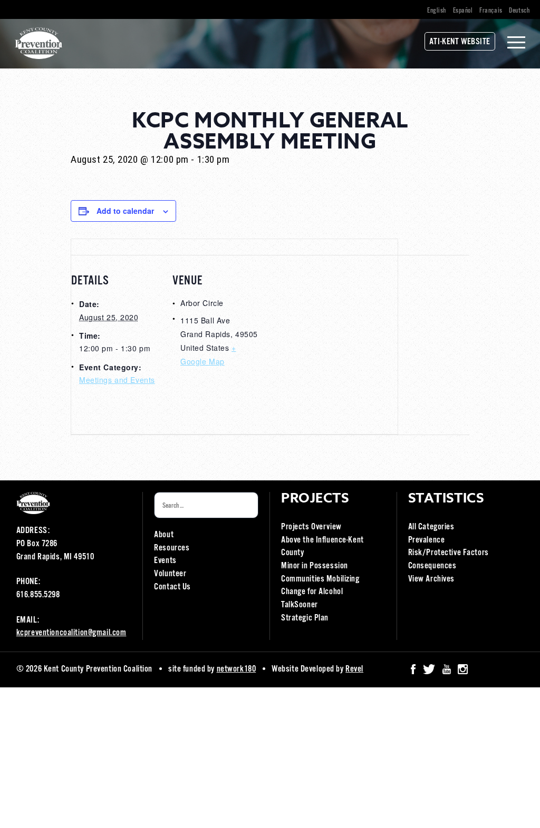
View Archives (431, 579)
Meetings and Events (117, 379)
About (163, 534)
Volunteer (170, 573)
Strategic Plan (305, 618)
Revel (354, 669)
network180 (236, 669)
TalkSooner (299, 604)
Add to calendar (125, 210)
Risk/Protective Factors (448, 552)
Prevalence (426, 540)
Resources (171, 548)
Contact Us (172, 587)
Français (491, 10)
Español (463, 10)
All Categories (431, 527)
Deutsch (519, 10)
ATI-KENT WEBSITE (459, 41)
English (436, 10)
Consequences (432, 565)
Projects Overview (311, 527)
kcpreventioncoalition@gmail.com (71, 632)
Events (165, 560)
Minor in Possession (314, 565)
